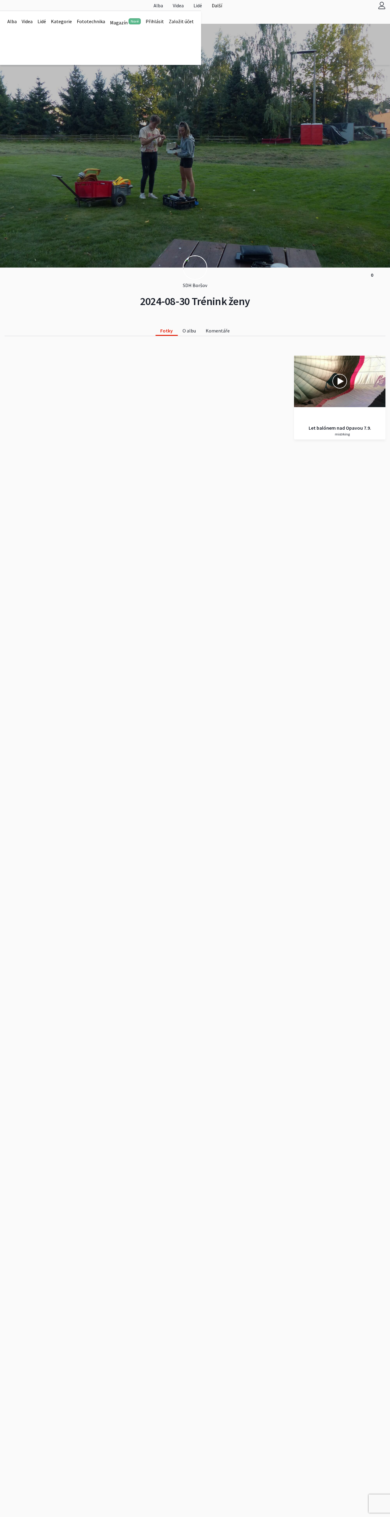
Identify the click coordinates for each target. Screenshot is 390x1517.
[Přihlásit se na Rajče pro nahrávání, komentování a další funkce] (381, 5)
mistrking (342, 434)
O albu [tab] (189, 331)
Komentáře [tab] (218, 331)
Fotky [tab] (166, 331)
